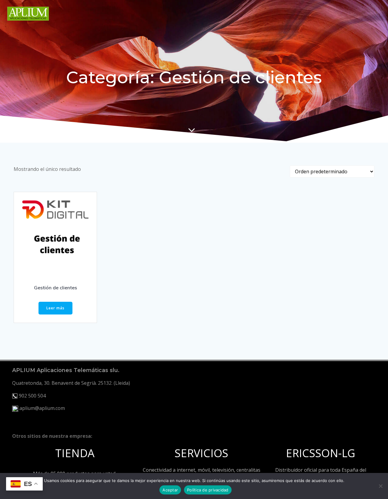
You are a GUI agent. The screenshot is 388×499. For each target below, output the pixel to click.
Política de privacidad (208, 489)
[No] (380, 486)
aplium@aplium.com (42, 408)
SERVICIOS (201, 453)
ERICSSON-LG (320, 453)
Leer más (55, 308)
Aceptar (170, 489)
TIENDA (75, 453)
